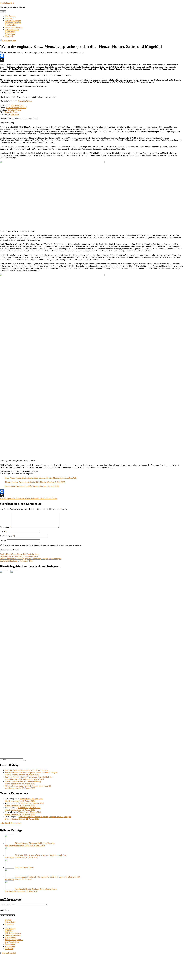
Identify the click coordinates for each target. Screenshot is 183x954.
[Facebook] (91, 56)
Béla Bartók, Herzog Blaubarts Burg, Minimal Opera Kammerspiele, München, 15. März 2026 (31, 890)
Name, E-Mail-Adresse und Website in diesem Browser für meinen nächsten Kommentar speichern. (42, 545)
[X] (91, 60)
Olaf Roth (15, 114)
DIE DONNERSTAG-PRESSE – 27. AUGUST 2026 (26, 770)
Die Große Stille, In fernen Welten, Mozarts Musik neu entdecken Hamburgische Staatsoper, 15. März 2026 (35, 856)
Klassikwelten (10, 25)
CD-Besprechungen (13, 20)
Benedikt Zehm (11, 112)
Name (3, 531)
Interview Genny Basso (24, 867)
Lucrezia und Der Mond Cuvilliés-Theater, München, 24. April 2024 (32, 486)
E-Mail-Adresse (7, 536)
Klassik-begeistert (7, 498)
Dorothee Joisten (14, 110)
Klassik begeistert (7, 3)
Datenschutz (10, 922)
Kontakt (8, 920)
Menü (3, 12)
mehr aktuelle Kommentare (10, 823)
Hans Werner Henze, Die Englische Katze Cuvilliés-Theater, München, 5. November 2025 (40, 478)
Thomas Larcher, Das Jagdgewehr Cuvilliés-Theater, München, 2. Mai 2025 (35, 482)
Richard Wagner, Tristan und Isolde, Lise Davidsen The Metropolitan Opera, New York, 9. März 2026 (30, 844)
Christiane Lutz (17, 105)
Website (3, 541)
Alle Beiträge (10, 16)
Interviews (9, 18)
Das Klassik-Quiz (12, 29)
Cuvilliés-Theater (50, 498)
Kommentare (10, 32)
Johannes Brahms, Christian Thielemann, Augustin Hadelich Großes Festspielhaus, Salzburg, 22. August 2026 (28, 778)
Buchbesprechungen (13, 23)
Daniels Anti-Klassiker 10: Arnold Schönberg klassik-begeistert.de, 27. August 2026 (23, 782)
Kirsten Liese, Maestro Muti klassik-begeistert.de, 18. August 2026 (23, 800)
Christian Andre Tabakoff (16, 108)
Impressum (9, 924)
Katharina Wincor (25, 101)
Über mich (9, 36)
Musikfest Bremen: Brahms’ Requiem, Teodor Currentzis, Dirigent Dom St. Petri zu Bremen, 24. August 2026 (31, 773)
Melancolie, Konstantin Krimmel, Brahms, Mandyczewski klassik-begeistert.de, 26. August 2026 (28, 787)
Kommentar (5, 527)
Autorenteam (10, 34)
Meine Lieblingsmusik (14, 27)
